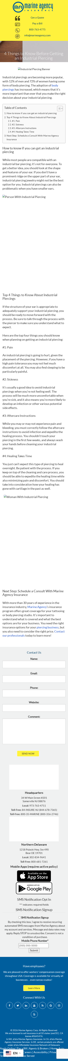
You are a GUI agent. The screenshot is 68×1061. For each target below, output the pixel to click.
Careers (27, 1052)
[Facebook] (9, 1005)
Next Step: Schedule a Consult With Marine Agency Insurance (33, 137)
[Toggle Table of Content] (58, 108)
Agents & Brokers (39, 1048)
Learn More (34, 988)
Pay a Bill (37, 23)
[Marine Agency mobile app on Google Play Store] (34, 888)
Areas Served (27, 1055)
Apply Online (7, 1048)
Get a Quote (37, 17)
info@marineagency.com (37, 35)
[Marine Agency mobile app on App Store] (34, 875)
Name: (34, 658)
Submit (34, 950)
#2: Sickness (18, 124)
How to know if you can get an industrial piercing (32, 113)
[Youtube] (34, 1005)
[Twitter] (17, 1005)
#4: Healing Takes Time (23, 132)
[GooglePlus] (50, 1005)
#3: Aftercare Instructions (24, 128)
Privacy (54, 1052)
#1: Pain (16, 121)
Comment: (34, 716)
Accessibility (41, 1052)
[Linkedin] (26, 1005)
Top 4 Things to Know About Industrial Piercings (31, 117)
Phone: (34, 687)
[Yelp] (34, 1014)
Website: (34, 702)
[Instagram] (59, 1005)
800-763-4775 (37, 29)
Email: (34, 673)
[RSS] (42, 1005)
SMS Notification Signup (35, 917)
